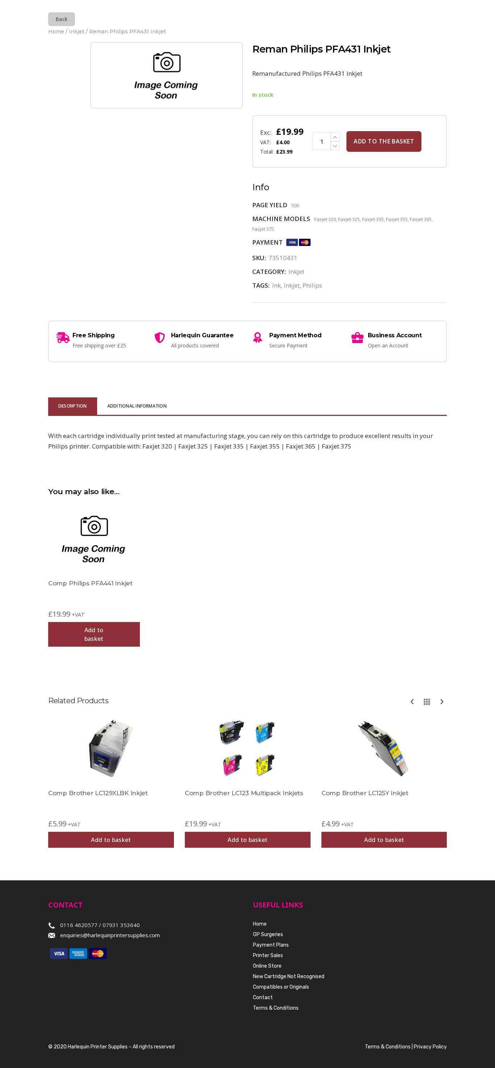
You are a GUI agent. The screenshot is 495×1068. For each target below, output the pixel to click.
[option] (111, 782)
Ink (276, 285)
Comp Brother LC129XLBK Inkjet (98, 793)
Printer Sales (268, 955)
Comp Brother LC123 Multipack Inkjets (244, 793)
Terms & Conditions (276, 1008)
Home (56, 31)
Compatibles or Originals (281, 987)
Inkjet (76, 31)
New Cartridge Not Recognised (288, 976)
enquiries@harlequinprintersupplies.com (110, 935)
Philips (312, 285)
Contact (263, 997)
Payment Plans (271, 945)
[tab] (72, 406)
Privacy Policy (430, 1047)
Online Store (267, 966)
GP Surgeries (268, 934)
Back (61, 19)
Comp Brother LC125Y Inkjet (364, 793)
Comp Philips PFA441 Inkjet (90, 583)
